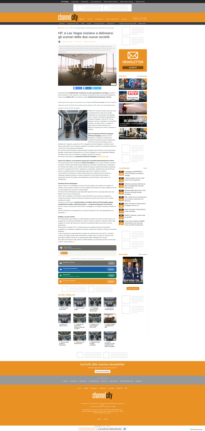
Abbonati (111, 281)
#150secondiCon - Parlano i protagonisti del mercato (132, 124)
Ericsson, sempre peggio (79, 308)
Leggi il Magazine (133, 288)
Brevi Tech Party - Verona (127, 100)
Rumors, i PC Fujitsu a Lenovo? (63, 325)
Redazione (103, 388)
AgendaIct (139, 381)
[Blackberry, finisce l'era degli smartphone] (95, 336)
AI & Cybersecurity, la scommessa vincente (132, 88)
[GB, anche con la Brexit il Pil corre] (79, 336)
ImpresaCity (84, 1)
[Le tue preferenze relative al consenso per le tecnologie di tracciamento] (197, 429)
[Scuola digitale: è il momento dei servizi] (133, 133)
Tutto (145, 168)
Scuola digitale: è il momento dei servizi (131, 137)
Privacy (106, 419)
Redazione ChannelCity (66, 41)
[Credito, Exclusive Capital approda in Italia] (110, 318)
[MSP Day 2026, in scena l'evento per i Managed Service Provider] (133, 108)
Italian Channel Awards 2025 (128, 23)
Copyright (111, 388)
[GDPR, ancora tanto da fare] (64, 302)
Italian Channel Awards (111, 1)
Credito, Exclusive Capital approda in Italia (110, 326)
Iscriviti (111, 263)
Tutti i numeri (142, 254)
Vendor (90, 19)
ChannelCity (75, 1)
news (66, 28)
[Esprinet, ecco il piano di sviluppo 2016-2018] (95, 318)
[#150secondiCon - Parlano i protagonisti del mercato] (133, 121)
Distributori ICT (111, 23)
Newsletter (143, 23)
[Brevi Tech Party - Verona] (133, 96)
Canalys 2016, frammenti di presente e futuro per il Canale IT (79, 326)
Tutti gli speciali (142, 76)
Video (82, 23)
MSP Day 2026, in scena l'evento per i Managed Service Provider (131, 112)
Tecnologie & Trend (99, 23)
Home (83, 19)
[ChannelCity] (68, 17)
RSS (126, 388)
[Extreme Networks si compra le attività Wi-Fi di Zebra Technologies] (110, 336)
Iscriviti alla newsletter (102, 371)
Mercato (124, 19)
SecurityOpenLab (96, 1)
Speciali (86, 388)
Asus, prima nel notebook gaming (109, 308)
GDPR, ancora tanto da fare (63, 308)
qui (66, 212)
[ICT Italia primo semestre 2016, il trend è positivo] (95, 302)
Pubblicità (119, 388)
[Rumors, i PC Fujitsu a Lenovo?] (64, 318)
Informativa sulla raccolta (87, 429)
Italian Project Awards (126, 1)
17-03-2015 (78, 41)
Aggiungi (111, 269)
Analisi (65, 253)
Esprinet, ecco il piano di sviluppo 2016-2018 (94, 326)
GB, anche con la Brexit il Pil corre (79, 342)
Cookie (99, 419)
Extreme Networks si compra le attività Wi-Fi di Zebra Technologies (110, 344)
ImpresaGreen (114, 381)
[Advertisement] (102, 355)
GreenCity (104, 381)
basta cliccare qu (102, 156)
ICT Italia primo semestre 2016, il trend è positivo (94, 309)
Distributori (99, 19)
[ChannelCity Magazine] (133, 270)
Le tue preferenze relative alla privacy (109, 429)
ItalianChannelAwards (126, 381)
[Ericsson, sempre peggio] (79, 302)
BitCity (65, 381)
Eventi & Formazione (112, 19)
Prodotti (89, 23)
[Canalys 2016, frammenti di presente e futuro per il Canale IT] (79, 318)
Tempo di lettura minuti (90, 41)
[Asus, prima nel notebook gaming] (110, 302)
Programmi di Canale (73, 23)
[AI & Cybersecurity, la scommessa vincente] (133, 84)
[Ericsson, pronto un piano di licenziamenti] (64, 336)
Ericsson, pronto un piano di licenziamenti (64, 343)
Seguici (111, 275)
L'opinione (62, 23)
